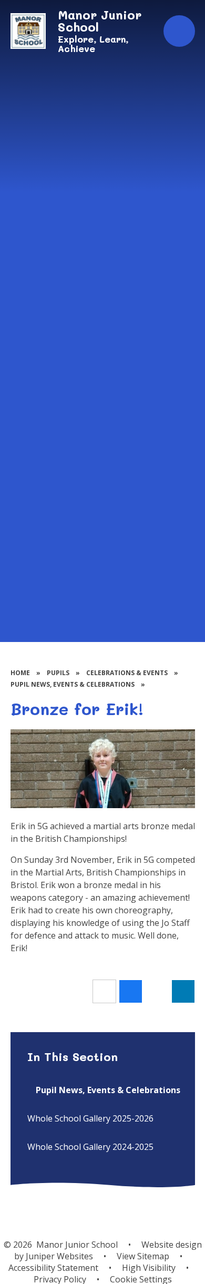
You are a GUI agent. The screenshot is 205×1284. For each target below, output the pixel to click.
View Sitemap (143, 1256)
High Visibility (149, 1267)
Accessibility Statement (53, 1267)
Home (20, 672)
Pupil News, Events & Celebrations (73, 684)
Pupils (58, 672)
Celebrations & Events (127, 672)
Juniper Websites (59, 1256)
